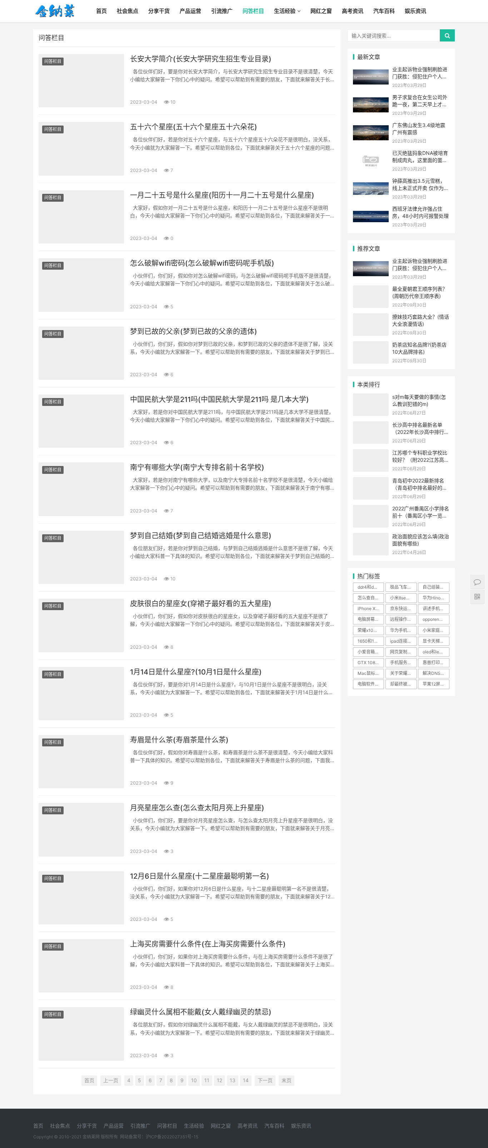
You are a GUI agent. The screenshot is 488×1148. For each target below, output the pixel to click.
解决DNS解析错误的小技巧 (436, 673)
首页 (101, 11)
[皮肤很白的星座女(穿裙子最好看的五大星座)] (81, 625)
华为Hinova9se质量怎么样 (436, 597)
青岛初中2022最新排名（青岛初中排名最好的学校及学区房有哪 (419, 487)
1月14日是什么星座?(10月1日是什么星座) (196, 672)
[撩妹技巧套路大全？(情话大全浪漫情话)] (371, 318)
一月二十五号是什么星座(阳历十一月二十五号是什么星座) (222, 195)
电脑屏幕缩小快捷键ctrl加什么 (371, 619)
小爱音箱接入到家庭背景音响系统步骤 (371, 651)
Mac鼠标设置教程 (371, 673)
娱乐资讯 (415, 11)
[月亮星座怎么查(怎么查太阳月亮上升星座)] (81, 829)
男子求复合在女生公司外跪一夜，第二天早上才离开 (419, 104)
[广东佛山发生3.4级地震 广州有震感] (371, 126)
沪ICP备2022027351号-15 (172, 1136)
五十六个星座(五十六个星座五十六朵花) (193, 127)
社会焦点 (127, 11)
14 (246, 1080)
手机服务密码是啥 (403, 662)
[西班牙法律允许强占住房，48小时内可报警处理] (371, 210)
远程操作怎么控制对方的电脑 (403, 619)
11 (206, 1080)
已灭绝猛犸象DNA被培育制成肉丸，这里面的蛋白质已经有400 (420, 160)
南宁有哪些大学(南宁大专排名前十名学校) (197, 467)
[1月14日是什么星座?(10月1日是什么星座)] (81, 693)
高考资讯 (352, 11)
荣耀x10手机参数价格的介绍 (371, 630)
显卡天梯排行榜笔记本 (436, 641)
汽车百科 (384, 11)
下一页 (265, 1080)
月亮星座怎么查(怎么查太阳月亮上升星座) (197, 808)
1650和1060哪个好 (371, 641)
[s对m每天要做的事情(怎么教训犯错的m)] (371, 398)
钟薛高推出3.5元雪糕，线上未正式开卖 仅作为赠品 (420, 188)
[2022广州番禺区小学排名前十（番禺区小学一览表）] (371, 509)
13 (232, 1080)
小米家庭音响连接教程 (436, 630)
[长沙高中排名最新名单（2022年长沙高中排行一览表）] (371, 426)
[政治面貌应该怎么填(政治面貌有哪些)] (371, 537)
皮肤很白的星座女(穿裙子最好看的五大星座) (201, 603)
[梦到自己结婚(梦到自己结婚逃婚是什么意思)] (81, 557)
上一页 (110, 1080)
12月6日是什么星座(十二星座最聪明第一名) (199, 876)
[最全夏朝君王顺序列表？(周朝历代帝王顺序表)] (371, 290)
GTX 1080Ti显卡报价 (371, 662)
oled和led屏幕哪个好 (436, 651)
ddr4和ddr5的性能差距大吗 (371, 587)
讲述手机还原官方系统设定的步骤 (436, 608)
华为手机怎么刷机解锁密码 (403, 630)
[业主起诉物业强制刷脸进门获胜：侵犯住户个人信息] (371, 70)
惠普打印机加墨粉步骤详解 (436, 662)
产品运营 (190, 11)
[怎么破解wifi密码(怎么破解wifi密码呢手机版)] (81, 284)
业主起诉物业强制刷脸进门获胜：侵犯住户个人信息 (419, 76)
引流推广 (222, 11)
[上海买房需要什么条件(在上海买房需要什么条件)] (81, 965)
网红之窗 (321, 11)
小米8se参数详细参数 (403, 597)
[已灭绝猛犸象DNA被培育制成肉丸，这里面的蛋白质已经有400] (371, 154)
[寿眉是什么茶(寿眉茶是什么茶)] (81, 761)
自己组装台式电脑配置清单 (436, 587)
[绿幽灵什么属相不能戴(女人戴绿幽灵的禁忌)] (81, 1033)
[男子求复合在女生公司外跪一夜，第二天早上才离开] (371, 98)
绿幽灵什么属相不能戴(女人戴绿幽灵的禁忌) (201, 1012)
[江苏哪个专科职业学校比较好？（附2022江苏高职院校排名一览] (371, 454)
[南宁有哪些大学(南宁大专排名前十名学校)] (81, 489)
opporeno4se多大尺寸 (436, 619)
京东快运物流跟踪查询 (403, 608)
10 (194, 1080)
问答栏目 (253, 11)
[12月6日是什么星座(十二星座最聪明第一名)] (81, 897)
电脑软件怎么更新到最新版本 (371, 684)
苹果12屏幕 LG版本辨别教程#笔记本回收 (436, 684)
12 (219, 1080)
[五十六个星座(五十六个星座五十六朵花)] (81, 148)
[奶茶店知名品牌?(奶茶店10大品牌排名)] (371, 346)
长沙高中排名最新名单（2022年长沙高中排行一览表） (420, 432)
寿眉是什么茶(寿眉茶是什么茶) (179, 740)
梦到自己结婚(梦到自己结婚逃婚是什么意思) (201, 535)
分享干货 (159, 11)
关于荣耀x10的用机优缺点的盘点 (403, 673)
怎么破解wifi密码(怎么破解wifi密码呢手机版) (202, 263)
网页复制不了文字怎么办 (403, 651)
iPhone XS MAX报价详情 (371, 608)
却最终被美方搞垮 (403, 684)
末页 (287, 1080)
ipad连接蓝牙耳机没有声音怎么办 (403, 641)
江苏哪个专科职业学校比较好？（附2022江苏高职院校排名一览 (420, 460)
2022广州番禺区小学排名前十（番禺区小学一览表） (420, 515)
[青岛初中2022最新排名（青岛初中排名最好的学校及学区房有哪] (371, 482)
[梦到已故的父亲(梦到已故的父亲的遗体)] (81, 353)
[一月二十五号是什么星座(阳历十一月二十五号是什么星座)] (81, 217)
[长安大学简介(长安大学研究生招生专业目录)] (81, 80)
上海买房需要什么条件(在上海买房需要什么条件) (208, 944)
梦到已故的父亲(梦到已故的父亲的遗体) (193, 331)
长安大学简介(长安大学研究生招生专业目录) (201, 59)
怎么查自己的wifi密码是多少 (371, 597)
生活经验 (284, 11)
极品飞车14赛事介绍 (403, 587)
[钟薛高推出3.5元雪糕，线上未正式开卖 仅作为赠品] (371, 182)
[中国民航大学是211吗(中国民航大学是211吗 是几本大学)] (81, 421)
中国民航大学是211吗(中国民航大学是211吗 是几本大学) (219, 399)
